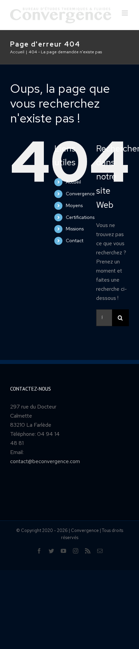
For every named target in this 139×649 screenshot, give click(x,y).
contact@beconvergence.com (45, 461)
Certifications (80, 217)
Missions (75, 229)
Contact (74, 240)
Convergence (80, 194)
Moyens (74, 205)
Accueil (73, 182)
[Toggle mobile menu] (125, 13)
